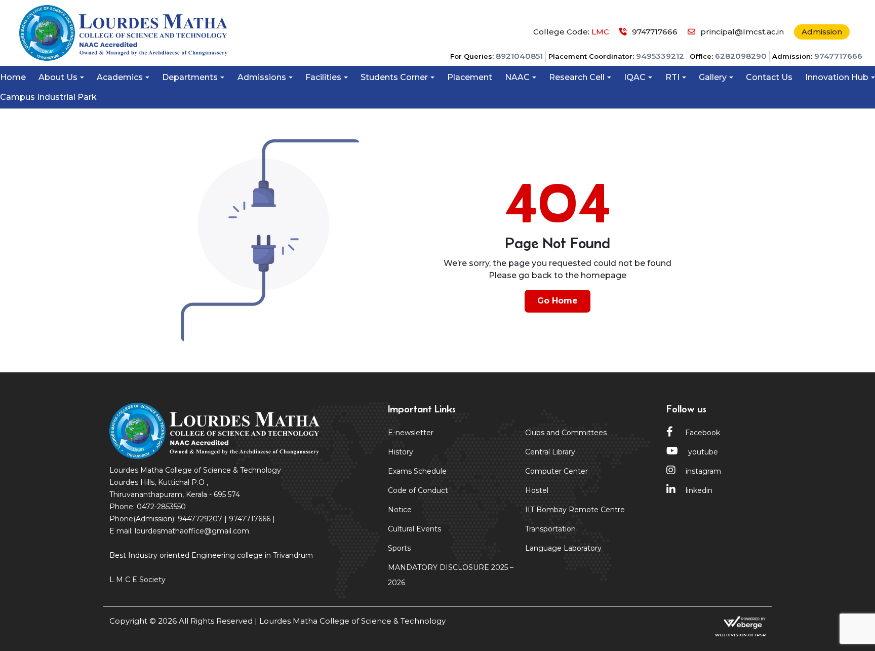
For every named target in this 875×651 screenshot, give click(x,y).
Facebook (701, 432)
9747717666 (838, 56)
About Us (57, 77)
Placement (469, 77)
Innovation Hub (836, 77)
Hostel (536, 490)
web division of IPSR (740, 634)
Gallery (713, 77)
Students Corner (394, 77)
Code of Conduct (418, 490)
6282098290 (741, 56)
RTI (672, 77)
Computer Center (556, 471)
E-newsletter (410, 432)
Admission (822, 31)
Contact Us (769, 77)
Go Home (557, 300)
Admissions (261, 77)
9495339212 (660, 56)
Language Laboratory (563, 548)
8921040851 (519, 56)
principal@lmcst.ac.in (742, 31)
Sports (399, 548)
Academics (120, 77)
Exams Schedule (417, 471)
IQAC (635, 77)
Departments (190, 77)
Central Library (550, 451)
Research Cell (577, 77)
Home (13, 77)
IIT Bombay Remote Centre (575, 509)
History (400, 451)
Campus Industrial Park (48, 97)
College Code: (571, 31)
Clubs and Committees (566, 432)
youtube (703, 451)
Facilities (323, 77)
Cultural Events (414, 528)
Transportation (550, 528)
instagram (703, 471)
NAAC (517, 77)
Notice (400, 509)
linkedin (699, 490)
